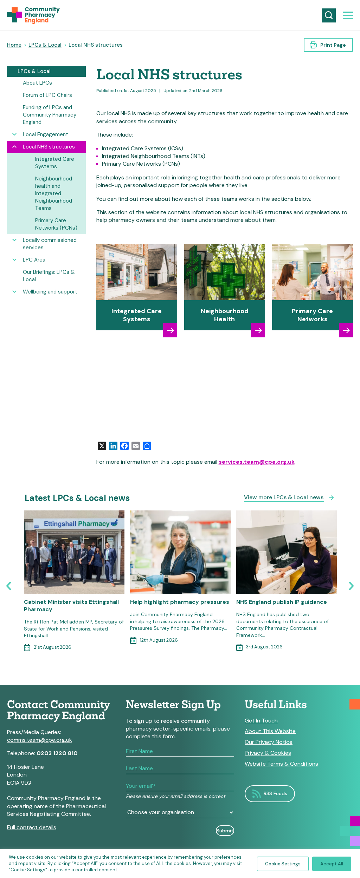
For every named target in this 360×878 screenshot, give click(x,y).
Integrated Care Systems (54, 163)
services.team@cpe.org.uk (257, 462)
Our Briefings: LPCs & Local (49, 276)
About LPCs (37, 82)
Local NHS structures (49, 146)
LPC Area (34, 259)
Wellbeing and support (50, 291)
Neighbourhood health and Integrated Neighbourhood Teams (53, 193)
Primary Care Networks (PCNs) (56, 224)
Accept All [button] (331, 864)
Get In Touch (261, 720)
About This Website (270, 731)
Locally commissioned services (50, 244)
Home (14, 44)
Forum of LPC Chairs (47, 95)
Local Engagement (45, 134)
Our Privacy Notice (268, 742)
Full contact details (31, 827)
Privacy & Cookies (268, 753)
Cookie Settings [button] (283, 864)
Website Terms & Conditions (281, 763)
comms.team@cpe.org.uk (39, 740)
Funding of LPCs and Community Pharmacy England (49, 115)
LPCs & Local (45, 44)
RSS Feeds (275, 793)
